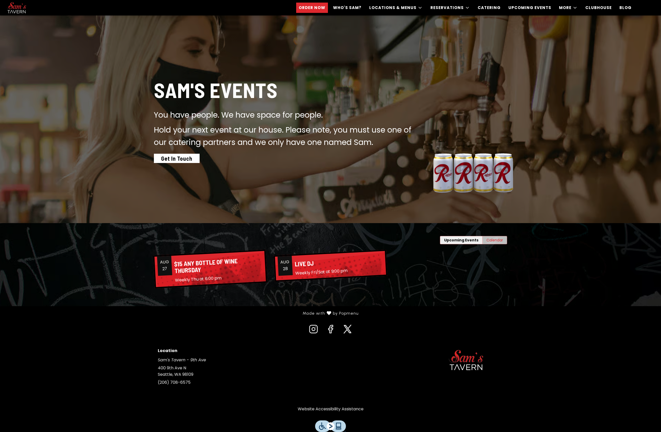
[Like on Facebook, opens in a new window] (330, 330)
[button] (396, 8)
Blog (625, 7)
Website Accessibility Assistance (331, 409)
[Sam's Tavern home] (27, 7)
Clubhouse (598, 7)
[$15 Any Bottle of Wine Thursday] (210, 269)
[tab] (461, 240)
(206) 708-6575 (174, 382)
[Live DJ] (330, 265)
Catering (489, 7)
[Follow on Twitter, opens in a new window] (347, 330)
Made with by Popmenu (181, 313)
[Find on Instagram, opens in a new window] (313, 330)
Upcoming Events (529, 7)
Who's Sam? (347, 7)
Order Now (312, 7)
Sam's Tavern (466, 360)
